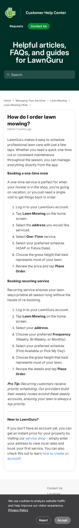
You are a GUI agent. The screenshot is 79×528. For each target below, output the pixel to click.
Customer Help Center (46, 12)
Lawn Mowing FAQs (16, 105)
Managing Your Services (31, 100)
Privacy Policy (18, 510)
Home (7, 100)
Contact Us (55, 488)
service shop (35, 438)
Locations (54, 494)
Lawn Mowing (58, 100)
